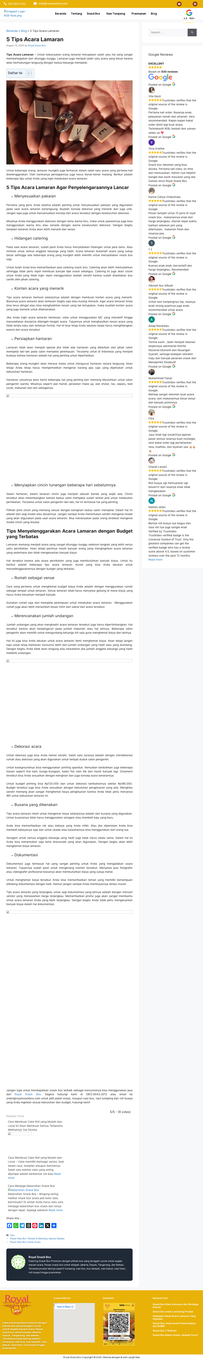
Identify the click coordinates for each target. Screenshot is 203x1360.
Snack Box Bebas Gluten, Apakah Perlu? (175, 1335)
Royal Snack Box (28, 1094)
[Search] (192, 32)
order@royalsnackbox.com (53, 3)
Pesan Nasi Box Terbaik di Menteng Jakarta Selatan (37, 1238)
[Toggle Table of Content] (27, 73)
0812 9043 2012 (17, 4)
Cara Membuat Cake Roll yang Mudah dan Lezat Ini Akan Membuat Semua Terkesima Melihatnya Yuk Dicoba (35, 1125)
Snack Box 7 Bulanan (165, 1330)
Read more (56, 1210)
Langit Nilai (134, 1357)
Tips (12, 1235)
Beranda (60, 13)
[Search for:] (168, 32)
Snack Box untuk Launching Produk (173, 1311)
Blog (154, 13)
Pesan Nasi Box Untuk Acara (25, 1242)
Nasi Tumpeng (115, 13)
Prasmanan (138, 13)
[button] (94, 13)
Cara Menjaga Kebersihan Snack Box (31, 1185)
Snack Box (93, 13)
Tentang (76, 13)
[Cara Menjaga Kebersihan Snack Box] (23, 1190)
